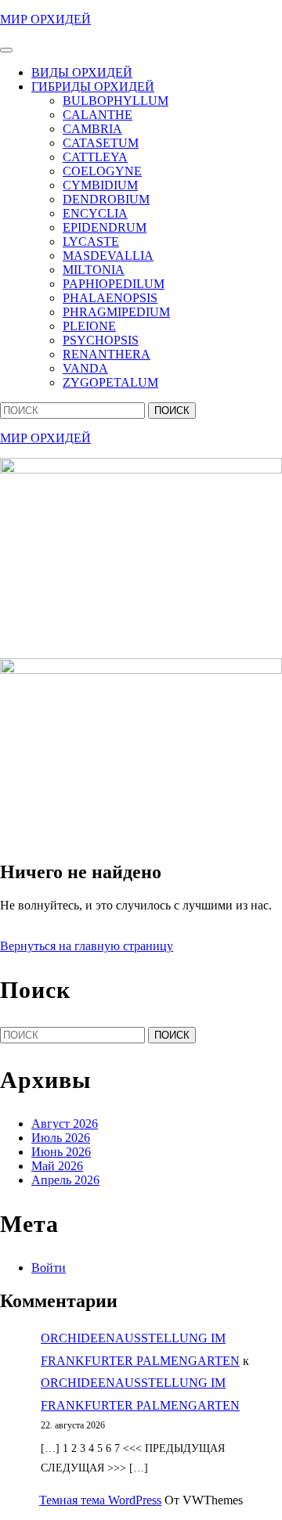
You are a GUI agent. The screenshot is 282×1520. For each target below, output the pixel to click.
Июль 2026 (60, 1137)
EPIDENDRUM (104, 227)
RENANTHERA (106, 354)
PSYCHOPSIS (101, 340)
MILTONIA (94, 269)
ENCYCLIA (95, 213)
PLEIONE (89, 326)
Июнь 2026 (61, 1151)
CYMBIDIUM (100, 185)
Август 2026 (64, 1123)
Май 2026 (57, 1165)
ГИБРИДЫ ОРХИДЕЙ (92, 86)
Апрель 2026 (65, 1180)
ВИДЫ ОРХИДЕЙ (81, 72)
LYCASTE (91, 241)
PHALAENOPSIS (110, 297)
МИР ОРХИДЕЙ (45, 19)
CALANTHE (97, 114)
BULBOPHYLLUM (115, 100)
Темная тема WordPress (100, 1500)
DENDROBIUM (106, 199)
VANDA (85, 368)
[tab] (6, 50)
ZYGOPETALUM (110, 382)
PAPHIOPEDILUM (113, 283)
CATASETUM (101, 142)
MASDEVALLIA (108, 255)
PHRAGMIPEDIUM (116, 312)
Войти (48, 1267)
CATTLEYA (95, 157)
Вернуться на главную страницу (86, 946)
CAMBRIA (92, 128)
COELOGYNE (102, 171)
